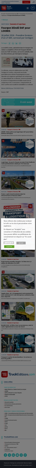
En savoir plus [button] (8, 243)
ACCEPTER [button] (9, 246)
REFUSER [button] (21, 243)
